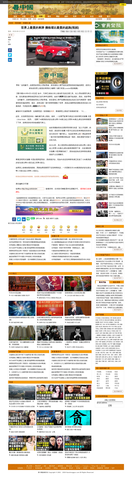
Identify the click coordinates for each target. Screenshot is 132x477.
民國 (97, 357)
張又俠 (106, 322)
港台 (49, 16)
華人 (104, 352)
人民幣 (97, 339)
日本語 (103, 466)
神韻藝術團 (38, 468)
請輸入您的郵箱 (110, 400)
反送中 (97, 333)
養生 (97, 363)
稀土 (85, 457)
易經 (113, 359)
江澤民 (73, 347)
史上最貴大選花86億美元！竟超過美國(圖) (66, 253)
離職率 (44, 455)
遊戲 (12, 455)
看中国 (24, 8)
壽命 (116, 361)
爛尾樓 (26, 347)
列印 (78, 31)
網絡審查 (117, 346)
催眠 (21, 322)
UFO (109, 326)
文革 (119, 361)
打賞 (71, 31)
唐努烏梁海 (112, 348)
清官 (71, 429)
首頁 (15, 16)
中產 (100, 341)
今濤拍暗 (109, 372)
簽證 (97, 354)
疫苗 (97, 326)
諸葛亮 (109, 359)
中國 (50, 347)
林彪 (97, 359)
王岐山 (97, 328)
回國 (100, 354)
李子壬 (117, 385)
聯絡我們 (38, 466)
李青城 (117, 383)
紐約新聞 (41, 19)
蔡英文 (111, 341)
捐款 (45, 466)
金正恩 (119, 326)
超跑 (9, 44)
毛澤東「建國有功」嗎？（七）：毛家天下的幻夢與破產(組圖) (116, 214)
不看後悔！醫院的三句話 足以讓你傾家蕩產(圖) (68, 245)
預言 (106, 361)
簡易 (116, 372)
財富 (97, 341)
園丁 (98, 381)
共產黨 (23, 295)
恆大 (44, 322)
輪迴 (15, 322)
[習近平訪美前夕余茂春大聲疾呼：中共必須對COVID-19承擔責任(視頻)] (22, 386)
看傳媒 (78, 468)
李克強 (78, 347)
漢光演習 (107, 320)
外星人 (113, 361)
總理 (72, 322)
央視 (101, 352)
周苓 (98, 379)
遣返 (120, 352)
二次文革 (74, 406)
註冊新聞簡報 (102, 396)
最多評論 (102, 282)
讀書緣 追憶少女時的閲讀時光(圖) (107, 61)
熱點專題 (100, 98)
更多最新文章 (118, 249)
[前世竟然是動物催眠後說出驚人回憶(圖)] (22, 302)
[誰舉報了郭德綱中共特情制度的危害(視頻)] (77, 386)
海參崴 (103, 341)
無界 (113, 468)
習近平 (28, 295)
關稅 (105, 328)
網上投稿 (29, 466)
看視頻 (92, 468)
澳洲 (120, 354)
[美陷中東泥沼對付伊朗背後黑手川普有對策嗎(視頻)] (77, 437)
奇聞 (100, 16)
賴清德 (115, 318)
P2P (111, 344)
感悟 (100, 361)
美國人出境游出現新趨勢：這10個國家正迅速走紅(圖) (27, 259)
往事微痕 (103, 335)
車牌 (9, 39)
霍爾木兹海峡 (71, 457)
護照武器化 (42, 298)
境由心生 (78, 295)
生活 (92, 16)
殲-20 (44, 432)
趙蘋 (116, 381)
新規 (47, 347)
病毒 (97, 320)
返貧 (12, 432)
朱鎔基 (69, 322)
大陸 (24, 16)
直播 (20, 455)
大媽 (121, 341)
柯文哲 (100, 326)
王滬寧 (100, 331)
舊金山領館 (59, 298)
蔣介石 (111, 357)
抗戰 (103, 357)
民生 (109, 354)
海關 (117, 352)
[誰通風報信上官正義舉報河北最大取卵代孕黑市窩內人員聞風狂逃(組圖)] (102, 119)
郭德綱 (69, 406)
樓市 (118, 339)
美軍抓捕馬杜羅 (101, 107)
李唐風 (117, 379)
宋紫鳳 (99, 372)
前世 (12, 322)
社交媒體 (117, 335)
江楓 (107, 385)
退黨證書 (63, 468)
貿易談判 (120, 328)
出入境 (44, 347)
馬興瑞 (54, 322)
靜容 (107, 383)
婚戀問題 (48, 406)
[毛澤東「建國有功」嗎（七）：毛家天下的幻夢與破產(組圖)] (102, 211)
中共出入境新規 (50, 298)
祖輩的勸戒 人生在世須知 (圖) (75, 293)
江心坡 (103, 350)
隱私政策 (69, 466)
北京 (114, 341)
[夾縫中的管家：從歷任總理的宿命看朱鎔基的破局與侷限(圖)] (77, 302)
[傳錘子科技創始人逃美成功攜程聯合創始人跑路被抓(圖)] (49, 326)
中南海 (113, 331)
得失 (82, 295)
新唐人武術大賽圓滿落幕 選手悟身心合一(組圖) (116, 130)
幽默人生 (117, 359)
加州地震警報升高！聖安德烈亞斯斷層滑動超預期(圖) (27, 242)
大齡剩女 (42, 406)
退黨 (121, 324)
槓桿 (113, 337)
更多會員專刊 (118, 63)
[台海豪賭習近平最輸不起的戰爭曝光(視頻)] (49, 411)
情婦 (104, 333)
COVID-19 (14, 406)
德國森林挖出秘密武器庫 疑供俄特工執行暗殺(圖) (116, 155)
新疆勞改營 (112, 350)
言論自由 (118, 350)
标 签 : (11, 35)
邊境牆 (109, 328)
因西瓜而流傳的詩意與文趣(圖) (106, 49)
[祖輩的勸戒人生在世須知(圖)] (77, 277)
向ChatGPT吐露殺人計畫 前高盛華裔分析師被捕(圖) (27, 248)
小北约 (81, 457)
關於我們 (52, 466)
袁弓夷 (108, 324)
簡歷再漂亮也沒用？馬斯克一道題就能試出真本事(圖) (27, 251)
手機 (103, 361)
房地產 (49, 455)
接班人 (82, 347)
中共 (12, 295)
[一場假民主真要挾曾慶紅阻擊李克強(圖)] (77, 326)
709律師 (105, 346)
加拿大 (100, 337)
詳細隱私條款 (113, 2)
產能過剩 (22, 432)
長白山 (118, 348)
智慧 (97, 361)
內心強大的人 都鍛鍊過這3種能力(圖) (108, 230)
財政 (121, 339)
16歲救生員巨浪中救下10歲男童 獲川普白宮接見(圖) (27, 253)
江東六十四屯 (105, 348)
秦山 (98, 383)
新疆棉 (97, 324)
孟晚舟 (102, 328)
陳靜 (107, 379)
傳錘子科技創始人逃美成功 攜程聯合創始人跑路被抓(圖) (116, 172)
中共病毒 (21, 406)
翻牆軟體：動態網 (103, 468)
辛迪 (116, 388)
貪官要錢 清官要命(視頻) (73, 427)
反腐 (110, 333)
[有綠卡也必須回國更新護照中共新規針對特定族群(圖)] (49, 277)
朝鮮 (97, 337)
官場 (32, 16)
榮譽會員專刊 (102, 45)
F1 (9, 42)
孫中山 (106, 357)
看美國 (18, 23)
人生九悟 (69, 295)
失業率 (16, 432)
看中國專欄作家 (103, 368)
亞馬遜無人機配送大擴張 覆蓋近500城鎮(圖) (24, 245)
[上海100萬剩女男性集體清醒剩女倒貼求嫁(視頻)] (49, 386)
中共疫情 (27, 406)
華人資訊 (23, 19)
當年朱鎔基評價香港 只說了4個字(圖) (108, 276)
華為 (115, 326)
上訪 (109, 346)
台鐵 (116, 320)
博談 (58, 16)
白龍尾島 (98, 350)
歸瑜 (116, 374)
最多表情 (116, 282)
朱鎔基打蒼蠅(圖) (101, 245)
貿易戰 (97, 322)
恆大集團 (49, 322)
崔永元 (109, 331)
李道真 (108, 374)
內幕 (117, 331)
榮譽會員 (79, 198)
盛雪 (107, 381)
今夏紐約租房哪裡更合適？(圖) (62, 251)
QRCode (39, 218)
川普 (111, 318)
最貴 (9, 37)
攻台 (47, 432)
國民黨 (112, 320)
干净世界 (29, 468)
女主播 (98, 352)
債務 (110, 337)
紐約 (66, 16)
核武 (77, 457)
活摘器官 (98, 348)
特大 (82, 31)
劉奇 (100, 359)
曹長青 (108, 388)
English (77, 466)
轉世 (18, 322)
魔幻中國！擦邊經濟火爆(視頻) (19, 452)
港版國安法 (113, 324)
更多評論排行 (118, 309)
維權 (101, 346)
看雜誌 (56, 468)
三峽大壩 (116, 322)
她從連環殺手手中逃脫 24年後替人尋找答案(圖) (25, 256)
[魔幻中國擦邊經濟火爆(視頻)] (22, 437)
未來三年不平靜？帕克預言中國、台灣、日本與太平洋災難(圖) (116, 180)
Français (86, 466)
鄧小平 (119, 357)
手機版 (63, 31)
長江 (101, 324)
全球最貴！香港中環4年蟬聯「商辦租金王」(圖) (68, 248)
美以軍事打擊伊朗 (102, 102)
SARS (107, 350)
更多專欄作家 (118, 391)
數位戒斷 (25, 455)
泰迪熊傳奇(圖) (14, 375)
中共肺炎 (98, 318)
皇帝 (106, 359)
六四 (118, 324)
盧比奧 (119, 318)
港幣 (111, 339)
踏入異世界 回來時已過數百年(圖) (107, 56)
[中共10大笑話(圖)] (22, 277)
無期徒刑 (18, 347)
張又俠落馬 (99, 104)
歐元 (105, 339)
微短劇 (16, 455)
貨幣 (119, 337)
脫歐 (104, 337)
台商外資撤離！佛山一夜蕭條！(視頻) (50, 452)
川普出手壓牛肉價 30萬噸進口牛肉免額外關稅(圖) (116, 138)
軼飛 (98, 376)
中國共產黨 (17, 295)
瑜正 (98, 385)
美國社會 (15, 19)
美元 (116, 337)
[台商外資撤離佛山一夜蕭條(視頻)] (49, 437)
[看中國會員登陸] (109, 25)
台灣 (107, 341)
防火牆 (97, 346)
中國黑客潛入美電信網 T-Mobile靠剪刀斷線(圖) (25, 239)
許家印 (41, 322)
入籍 (103, 354)
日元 (108, 339)
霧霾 (114, 344)
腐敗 (107, 333)
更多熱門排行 (118, 278)
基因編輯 (118, 344)
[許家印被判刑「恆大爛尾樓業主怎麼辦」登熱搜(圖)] (22, 326)
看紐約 (71, 468)
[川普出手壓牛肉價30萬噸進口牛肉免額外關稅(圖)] (102, 136)
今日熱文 (13, 273)
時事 (29, 19)
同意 (123, 4)
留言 (75, 31)
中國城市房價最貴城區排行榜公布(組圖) (65, 256)
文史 (83, 16)
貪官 (68, 429)
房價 (97, 344)
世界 (75, 16)
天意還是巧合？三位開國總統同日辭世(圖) (109, 52)
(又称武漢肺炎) (105, 318)
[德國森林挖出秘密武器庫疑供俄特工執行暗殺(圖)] (102, 153)
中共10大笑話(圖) (15, 293)
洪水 (104, 324)
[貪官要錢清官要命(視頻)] (77, 411)
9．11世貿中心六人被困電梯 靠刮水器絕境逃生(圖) (26, 372)
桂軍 (100, 357)
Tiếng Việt (94, 466)
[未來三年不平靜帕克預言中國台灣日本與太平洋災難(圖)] (102, 178)
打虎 (113, 333)
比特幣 (102, 339)
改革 (78, 322)
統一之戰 (52, 432)
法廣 (113, 335)
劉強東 (118, 341)
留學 (114, 352)
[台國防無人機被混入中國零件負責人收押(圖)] (102, 186)
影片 (109, 16)
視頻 (11, 382)
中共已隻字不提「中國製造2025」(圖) (108, 247)
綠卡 (106, 354)
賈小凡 (99, 374)
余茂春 (32, 406)
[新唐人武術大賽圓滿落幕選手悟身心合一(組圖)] (102, 127)
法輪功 (113, 346)
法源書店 (48, 468)
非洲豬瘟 (104, 344)
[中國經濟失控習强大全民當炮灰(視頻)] (22, 411)
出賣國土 (110, 322)
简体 (67, 31)
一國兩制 (98, 335)
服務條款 (60, 466)
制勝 (40, 432)
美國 (41, 16)
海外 (112, 354)
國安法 (119, 320)
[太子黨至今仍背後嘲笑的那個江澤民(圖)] (102, 194)
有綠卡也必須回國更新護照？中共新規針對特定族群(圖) (116, 205)
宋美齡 (115, 357)
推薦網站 (20, 468)
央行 (107, 337)
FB (121, 335)
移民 (107, 352)
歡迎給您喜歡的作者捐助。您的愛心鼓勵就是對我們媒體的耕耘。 (38, 176)
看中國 (120, 333)
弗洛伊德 (105, 326)
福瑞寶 (85, 468)
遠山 (107, 376)
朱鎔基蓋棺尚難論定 (102, 237)
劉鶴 (97, 331)
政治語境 (80, 406)
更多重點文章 (118, 220)
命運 (74, 295)
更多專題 (119, 110)
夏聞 (116, 376)
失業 (40, 455)
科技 (34, 19)
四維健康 (100, 388)
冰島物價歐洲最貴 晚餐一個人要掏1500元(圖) (67, 239)
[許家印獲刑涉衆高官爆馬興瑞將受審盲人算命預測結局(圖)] (49, 302)
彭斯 (112, 328)
